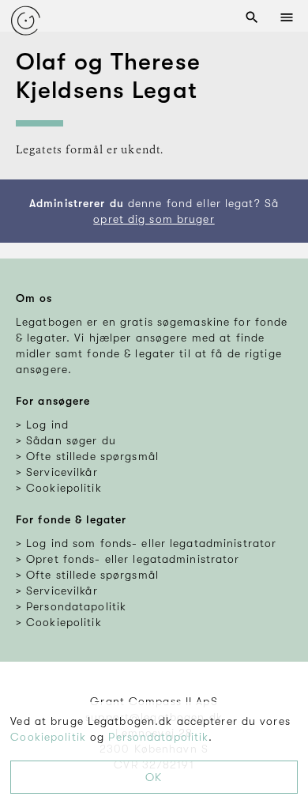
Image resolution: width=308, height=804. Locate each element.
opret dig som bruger (153, 219)
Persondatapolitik (158, 736)
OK (153, 777)
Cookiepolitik (48, 736)
